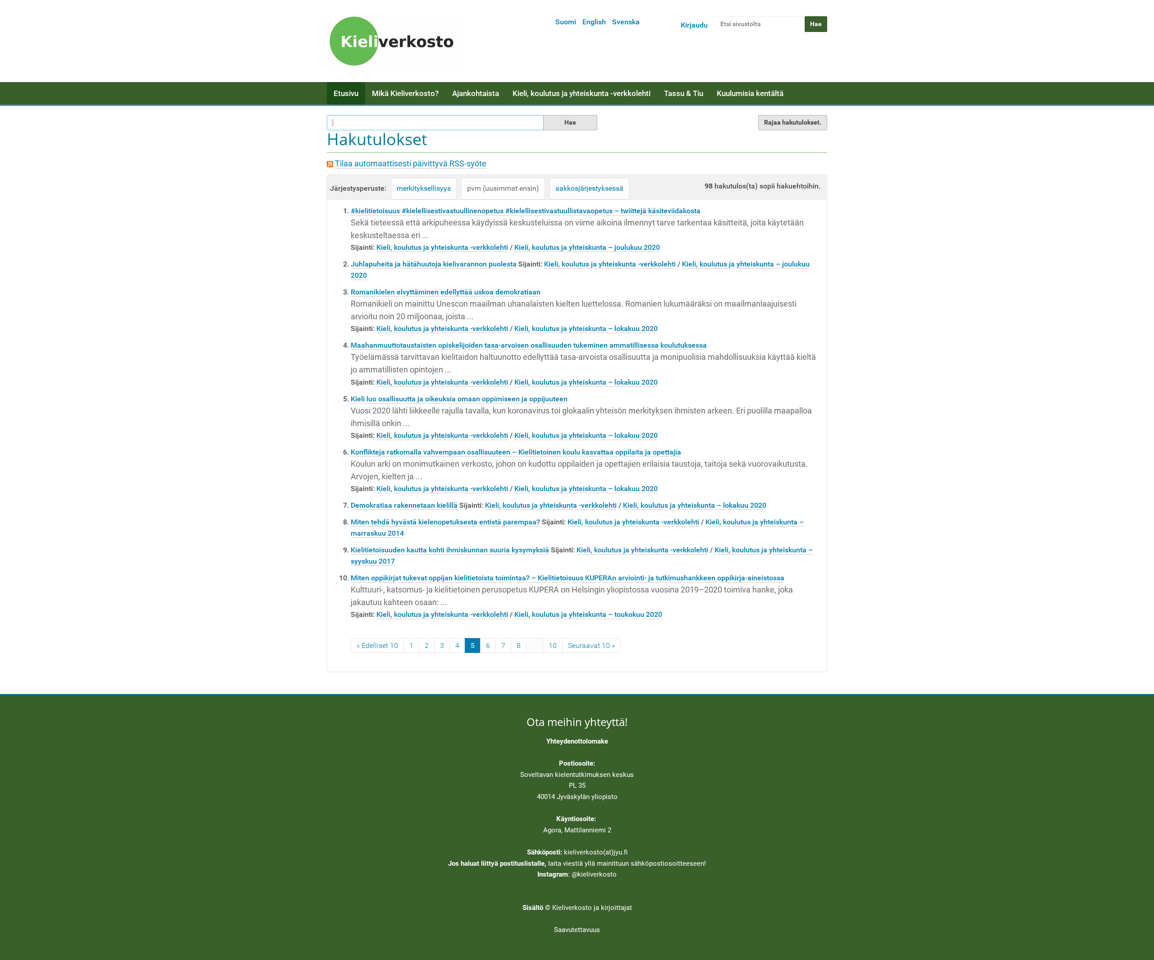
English (594, 22)
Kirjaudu (694, 25)
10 (553, 645)
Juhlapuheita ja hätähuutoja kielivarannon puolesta (434, 264)
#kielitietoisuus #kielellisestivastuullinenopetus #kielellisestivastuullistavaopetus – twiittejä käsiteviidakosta (526, 211)
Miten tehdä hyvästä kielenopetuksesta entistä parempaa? (445, 522)
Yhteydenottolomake (577, 741)
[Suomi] (394, 41)
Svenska (626, 22)
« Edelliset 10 (377, 645)
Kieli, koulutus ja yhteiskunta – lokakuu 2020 (586, 328)
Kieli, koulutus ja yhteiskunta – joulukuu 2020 (587, 247)
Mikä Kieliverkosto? (405, 93)
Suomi (565, 22)
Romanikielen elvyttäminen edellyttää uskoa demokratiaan (445, 292)
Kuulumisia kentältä (750, 93)
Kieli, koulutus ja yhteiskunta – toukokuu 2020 (588, 614)
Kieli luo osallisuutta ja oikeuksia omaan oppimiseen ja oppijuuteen (459, 399)
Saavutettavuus (577, 930)
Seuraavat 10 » (591, 645)
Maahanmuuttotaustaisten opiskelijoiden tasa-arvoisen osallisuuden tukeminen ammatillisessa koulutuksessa (529, 345)
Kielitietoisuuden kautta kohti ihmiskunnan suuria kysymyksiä (450, 550)
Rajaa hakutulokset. (792, 122)
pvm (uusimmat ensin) (503, 188)
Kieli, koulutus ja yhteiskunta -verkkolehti (581, 93)
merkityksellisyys (424, 188)
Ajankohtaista (475, 93)
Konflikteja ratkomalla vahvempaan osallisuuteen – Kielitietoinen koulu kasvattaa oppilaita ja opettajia (516, 452)
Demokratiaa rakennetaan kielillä (404, 505)
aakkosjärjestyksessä (589, 188)
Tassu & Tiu (683, 93)
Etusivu (346, 93)
